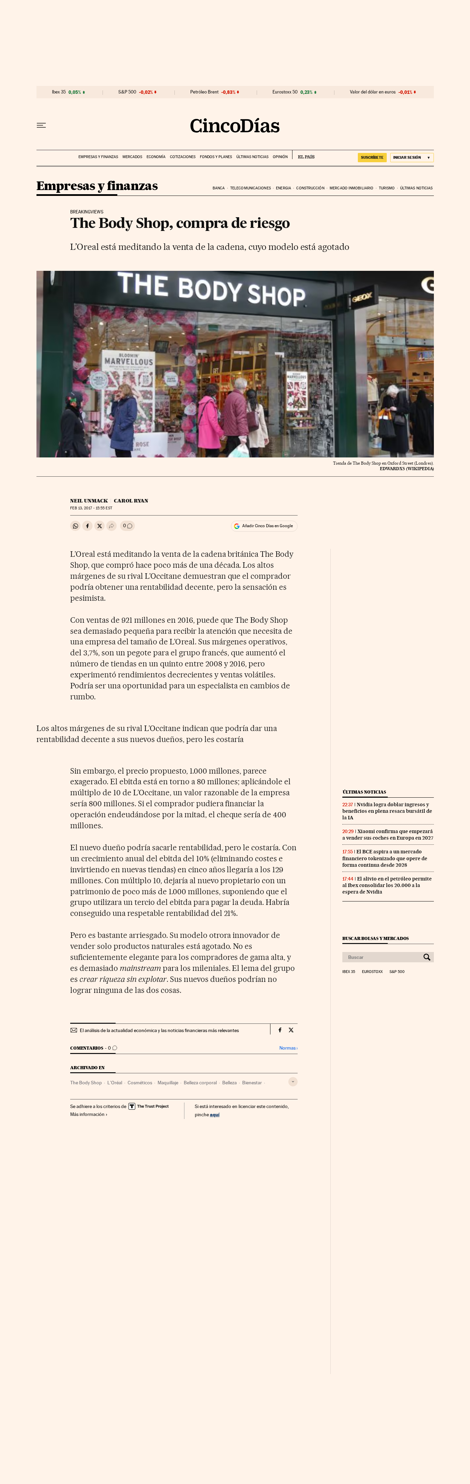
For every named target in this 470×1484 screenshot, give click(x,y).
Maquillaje (168, 1082)
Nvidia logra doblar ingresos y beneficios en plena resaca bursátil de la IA (387, 811)
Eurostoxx (372, 972)
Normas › (288, 1048)
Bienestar (252, 1082)
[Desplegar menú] (41, 125)
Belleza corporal (200, 1082)
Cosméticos (140, 1082)
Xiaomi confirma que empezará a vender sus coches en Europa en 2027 (388, 834)
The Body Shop (86, 1082)
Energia (283, 188)
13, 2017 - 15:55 (91, 508)
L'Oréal (114, 1082)
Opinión (280, 157)
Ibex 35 (59, 92)
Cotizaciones (182, 157)
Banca (219, 188)
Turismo (387, 188)
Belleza (229, 1082)
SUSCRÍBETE (372, 157)
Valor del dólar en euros (373, 92)
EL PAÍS (303, 154)
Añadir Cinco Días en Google (267, 525)
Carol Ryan (131, 501)
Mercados (132, 157)
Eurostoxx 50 (285, 92)
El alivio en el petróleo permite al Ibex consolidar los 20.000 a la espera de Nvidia (387, 885)
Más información (87, 1114)
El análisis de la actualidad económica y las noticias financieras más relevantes (159, 1030)
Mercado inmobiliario (351, 188)
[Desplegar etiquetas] (293, 1081)
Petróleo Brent (204, 92)
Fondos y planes (216, 157)
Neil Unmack (89, 501)
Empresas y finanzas (98, 157)
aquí (215, 1114)
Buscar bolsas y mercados (375, 938)
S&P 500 (127, 92)
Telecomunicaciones (250, 188)
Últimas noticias (252, 157)
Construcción (310, 188)
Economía (156, 157)
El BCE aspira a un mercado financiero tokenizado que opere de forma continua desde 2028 (384, 858)
